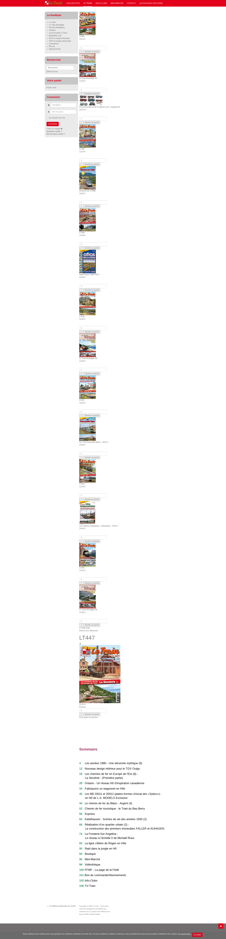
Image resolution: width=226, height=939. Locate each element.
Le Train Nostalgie (56, 25)
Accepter (197, 935)
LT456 (82, 484)
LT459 (82, 233)
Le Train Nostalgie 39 (88, 358)
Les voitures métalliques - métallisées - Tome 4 (98, 526)
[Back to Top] (220, 926)
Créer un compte (53, 129)
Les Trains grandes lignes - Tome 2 (93, 442)
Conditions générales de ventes (62, 906)
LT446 (87, 628)
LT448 (82, 628)
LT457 (82, 400)
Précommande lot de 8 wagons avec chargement (99, 107)
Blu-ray (52, 46)
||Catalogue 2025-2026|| (151, 3)
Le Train (87, 3)
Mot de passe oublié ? (55, 134)
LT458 (82, 316)
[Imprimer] (80, 643)
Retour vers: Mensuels (88, 631)
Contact (131, 3)
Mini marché (117, 3)
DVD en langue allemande (60, 41)
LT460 (82, 149)
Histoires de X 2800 (87, 191)
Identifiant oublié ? (54, 131)
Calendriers (54, 44)
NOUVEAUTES (73, 3)
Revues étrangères (57, 27)
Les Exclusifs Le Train (58, 33)
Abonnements (55, 49)
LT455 (82, 568)
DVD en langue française (59, 38)
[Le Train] (54, 2)
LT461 (82, 36)
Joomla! (82, 911)
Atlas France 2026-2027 (89, 274)
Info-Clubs (101, 3)
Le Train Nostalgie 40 (88, 78)
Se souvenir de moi (57, 118)
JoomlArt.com (101, 909)
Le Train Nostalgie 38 (88, 610)
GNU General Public (92, 914)
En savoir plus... (185, 934)
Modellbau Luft (55, 36)
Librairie (52, 30)
